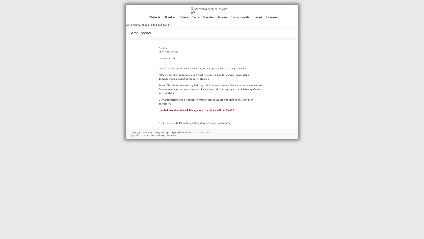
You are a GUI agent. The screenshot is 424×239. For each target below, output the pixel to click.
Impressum (272, 17)
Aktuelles (169, 17)
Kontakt (257, 17)
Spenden (208, 17)
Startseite (154, 17)
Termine (222, 17)
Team (195, 17)
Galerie (184, 17)
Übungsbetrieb (240, 17)
